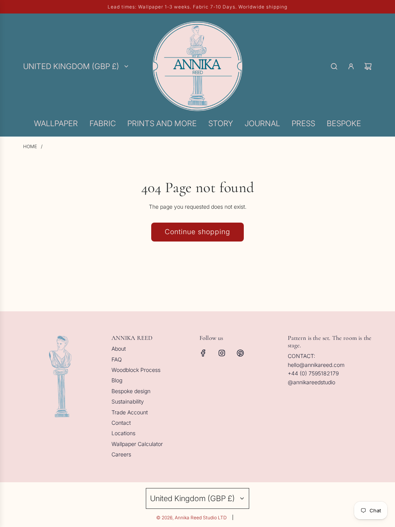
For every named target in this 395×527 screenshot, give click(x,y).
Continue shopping (197, 232)
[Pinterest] (240, 353)
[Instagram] (221, 353)
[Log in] (351, 66)
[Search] (334, 66)
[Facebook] (203, 353)
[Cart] (368, 66)
